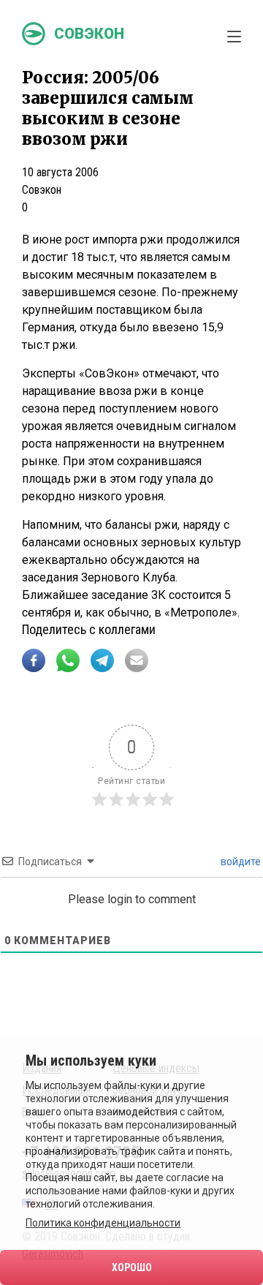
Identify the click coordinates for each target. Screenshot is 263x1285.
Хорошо (132, 1267)
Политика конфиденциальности (103, 1223)
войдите (239, 861)
